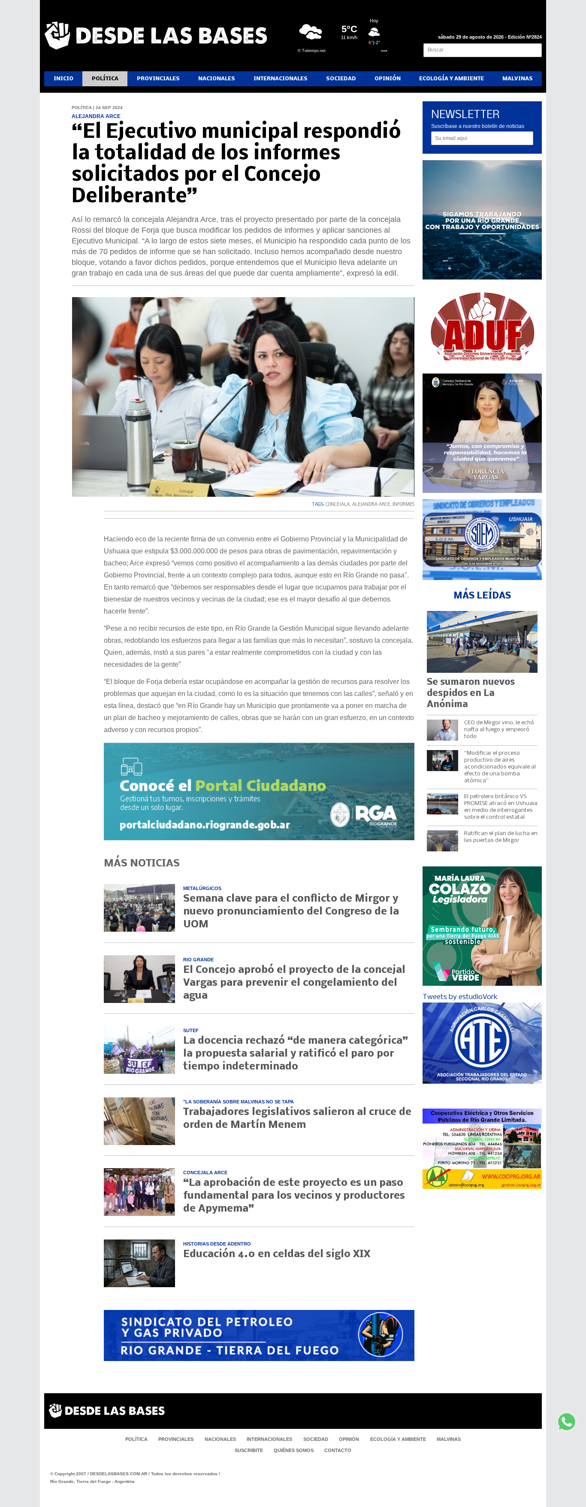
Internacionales (281, 79)
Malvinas (517, 79)
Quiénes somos (294, 1450)
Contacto (337, 1450)
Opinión (388, 79)
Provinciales (158, 79)
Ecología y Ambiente (451, 79)
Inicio (63, 79)
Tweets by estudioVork (460, 997)
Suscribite (249, 1450)
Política (105, 79)
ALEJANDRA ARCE (371, 504)
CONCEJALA (338, 504)
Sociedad (341, 79)
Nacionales (216, 79)
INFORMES (403, 504)
